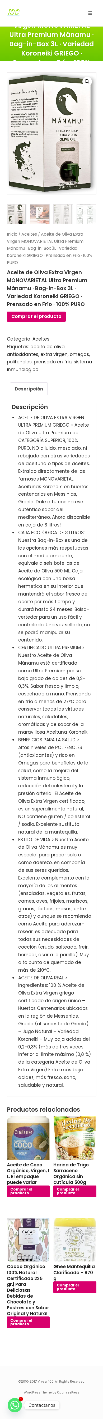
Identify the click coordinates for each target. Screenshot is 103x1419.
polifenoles (19, 362)
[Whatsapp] (15, 1405)
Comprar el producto (36, 316)
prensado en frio (53, 362)
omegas (79, 354)
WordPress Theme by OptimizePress (51, 1392)
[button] (87, 81)
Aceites (29, 234)
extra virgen (54, 354)
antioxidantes (22, 354)
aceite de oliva (47, 346)
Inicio (12, 234)
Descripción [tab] (29, 389)
